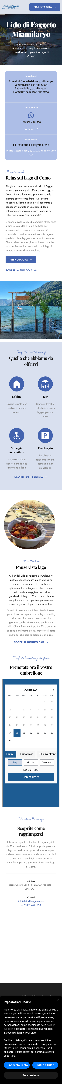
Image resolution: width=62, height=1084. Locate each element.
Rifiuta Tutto (45, 1065)
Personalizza (31, 1075)
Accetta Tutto (18, 1065)
